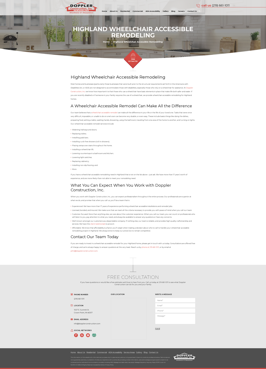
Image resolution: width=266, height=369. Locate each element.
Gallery (166, 11)
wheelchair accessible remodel (104, 113)
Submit (157, 329)
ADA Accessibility (153, 11)
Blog (173, 11)
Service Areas (129, 352)
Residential (125, 11)
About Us (114, 11)
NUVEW (73, 365)
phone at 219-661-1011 (150, 247)
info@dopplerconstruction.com (87, 324)
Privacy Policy (109, 365)
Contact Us (192, 11)
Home (104, 11)
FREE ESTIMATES (133, 60)
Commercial (138, 11)
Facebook (76, 335)
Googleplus (82, 335)
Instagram (88, 335)
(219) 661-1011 (221, 5)
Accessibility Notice (98, 365)
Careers (181, 11)
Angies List (94, 335)
